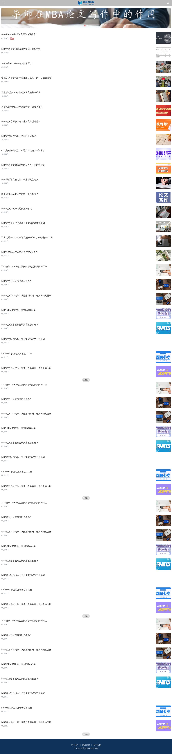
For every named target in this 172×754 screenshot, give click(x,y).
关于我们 (74, 745)
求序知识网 (85, 748)
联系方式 (86, 745)
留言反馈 (97, 745)
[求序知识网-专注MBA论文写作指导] (86, 3)
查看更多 (86, 380)
